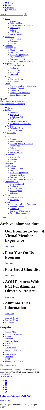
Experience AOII (11, 63)
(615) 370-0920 (6, 376)
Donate (10, 3)
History (13, 21)
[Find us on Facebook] (6, 381)
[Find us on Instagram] (6, 385)
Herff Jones (14, 119)
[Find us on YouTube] (6, 390)
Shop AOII (14, 115)
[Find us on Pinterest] (6, 392)
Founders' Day (11, 332)
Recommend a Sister (18, 59)
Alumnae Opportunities (19, 54)
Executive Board (11, 341)
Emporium (14, 112)
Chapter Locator (16, 50)
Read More (9, 246)
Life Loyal (14, 52)
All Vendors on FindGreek (20, 124)
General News (10, 348)
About (7, 19)
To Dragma (14, 81)
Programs (14, 41)
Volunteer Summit (17, 88)
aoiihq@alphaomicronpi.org (11, 374)
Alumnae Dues (16, 130)
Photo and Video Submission (21, 61)
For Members (10, 48)
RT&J (7, 359)
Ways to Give (15, 39)
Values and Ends (16, 23)
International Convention (20, 93)
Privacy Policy (6, 400)
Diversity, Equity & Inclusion (21, 25)
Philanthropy (15, 28)
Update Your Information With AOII (15, 396)
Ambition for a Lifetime (14, 334)
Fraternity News (16, 79)
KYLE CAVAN (16, 117)
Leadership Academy (18, 95)
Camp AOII (14, 90)
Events (7, 84)
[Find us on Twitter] (6, 383)
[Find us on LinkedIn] (6, 387)
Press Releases (10, 354)
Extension (14, 75)
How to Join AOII (17, 66)
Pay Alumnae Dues (17, 57)
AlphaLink (11, 10)
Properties (9, 46)
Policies (13, 30)
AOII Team (14, 32)
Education (9, 339)
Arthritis (8, 336)
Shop (9, 5)
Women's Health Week (14, 361)
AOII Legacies (16, 72)
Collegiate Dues (16, 128)
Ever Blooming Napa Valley (21, 121)
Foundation (9, 37)
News (7, 77)
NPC (7, 352)
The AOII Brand (16, 34)
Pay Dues (10, 7)
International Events (13, 350)
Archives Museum (17, 70)
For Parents (14, 68)
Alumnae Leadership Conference (23, 86)
